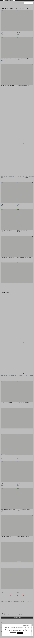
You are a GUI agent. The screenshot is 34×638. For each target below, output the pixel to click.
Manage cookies (13, 633)
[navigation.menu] (32, 3)
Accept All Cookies (20, 633)
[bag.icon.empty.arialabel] (30, 3)
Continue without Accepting (26, 625)
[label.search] (25, 3)
